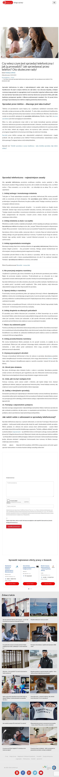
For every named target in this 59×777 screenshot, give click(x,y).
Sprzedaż (5, 135)
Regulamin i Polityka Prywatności (26, 756)
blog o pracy (18, 2)
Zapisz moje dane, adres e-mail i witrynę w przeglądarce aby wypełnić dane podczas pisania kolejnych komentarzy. (29, 521)
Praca (12, 77)
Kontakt (33, 759)
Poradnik (39, 756)
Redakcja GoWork (10, 72)
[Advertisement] (29, 16)
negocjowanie (17, 432)
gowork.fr (39, 759)
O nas (6, 756)
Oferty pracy (26, 759)
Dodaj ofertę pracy (48, 756)
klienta (50, 358)
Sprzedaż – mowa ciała (23, 265)
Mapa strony (12, 756)
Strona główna (5, 77)
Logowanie (19, 759)
